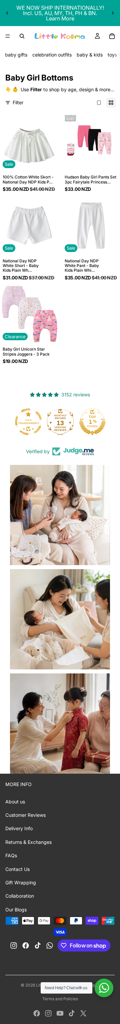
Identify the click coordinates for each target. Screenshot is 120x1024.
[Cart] (112, 36)
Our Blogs (16, 909)
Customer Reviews (25, 815)
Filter (18, 102)
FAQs (11, 855)
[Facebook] (37, 1013)
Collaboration (19, 896)
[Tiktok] (72, 1013)
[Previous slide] (7, 13)
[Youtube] (60, 1013)
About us (15, 801)
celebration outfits (52, 54)
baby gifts (16, 54)
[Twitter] (83, 1013)
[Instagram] (48, 1013)
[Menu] (7, 36)
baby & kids (90, 54)
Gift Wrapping (20, 882)
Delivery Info (19, 828)
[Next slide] (112, 13)
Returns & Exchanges (28, 842)
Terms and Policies (60, 998)
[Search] (22, 36)
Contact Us (17, 869)
